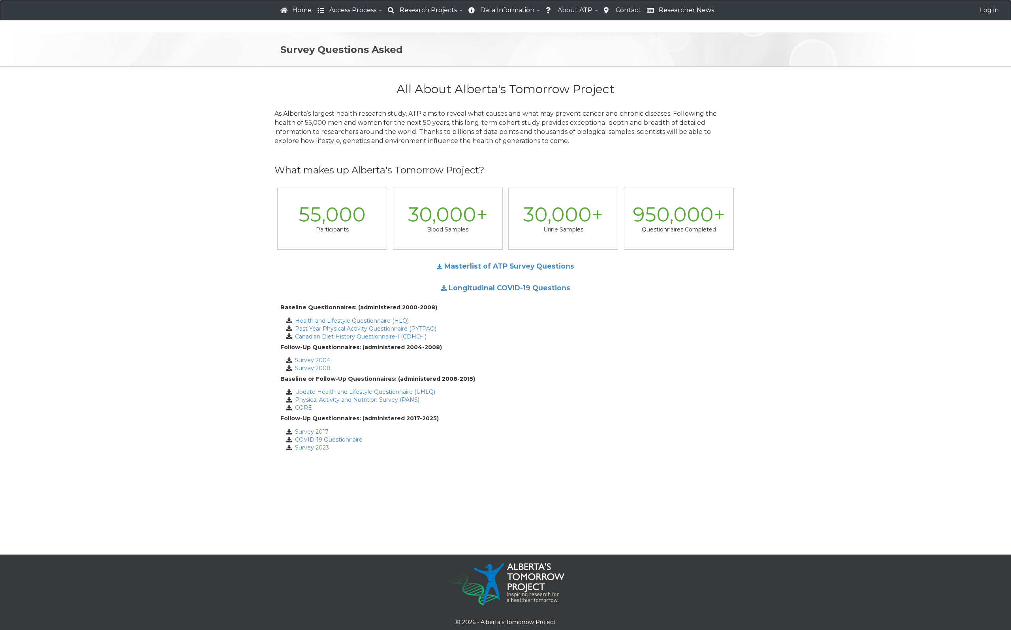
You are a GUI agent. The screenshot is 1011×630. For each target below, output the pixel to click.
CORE (302, 407)
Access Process (353, 10)
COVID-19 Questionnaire (327, 439)
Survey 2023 (310, 447)
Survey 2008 (311, 368)
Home (302, 10)
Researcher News (686, 10)
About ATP (576, 10)
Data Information (508, 10)
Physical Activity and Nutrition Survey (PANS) (355, 399)
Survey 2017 (310, 431)
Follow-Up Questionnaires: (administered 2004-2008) (361, 347)
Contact (628, 10)
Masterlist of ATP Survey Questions (508, 266)
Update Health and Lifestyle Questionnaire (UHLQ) (363, 391)
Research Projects (429, 10)
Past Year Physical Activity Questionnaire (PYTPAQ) (364, 328)
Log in (989, 10)
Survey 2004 (311, 360)
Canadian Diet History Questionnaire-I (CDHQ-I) (359, 336)
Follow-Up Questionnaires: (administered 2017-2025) (359, 418)
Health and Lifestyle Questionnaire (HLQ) (350, 320)
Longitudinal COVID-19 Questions (508, 288)
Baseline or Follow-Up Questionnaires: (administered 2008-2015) (377, 379)
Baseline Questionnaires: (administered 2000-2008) (358, 307)
